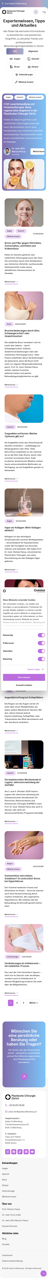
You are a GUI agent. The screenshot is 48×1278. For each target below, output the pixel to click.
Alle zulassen (24, 677)
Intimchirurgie (26, 75)
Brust (17, 67)
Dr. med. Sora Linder (11, 1215)
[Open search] (35, 12)
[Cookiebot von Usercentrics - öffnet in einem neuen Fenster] (34, 591)
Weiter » (33, 1003)
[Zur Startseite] (13, 12)
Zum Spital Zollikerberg (15, 4)
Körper (35, 67)
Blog (4, 1239)
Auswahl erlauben (24, 685)
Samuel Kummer (9, 1226)
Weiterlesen (38, 152)
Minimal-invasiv (26, 82)
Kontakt (5, 1244)
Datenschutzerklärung (12, 1261)
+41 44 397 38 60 (16, 1105)
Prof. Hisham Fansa (11, 1209)
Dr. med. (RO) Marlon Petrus (15, 1220)
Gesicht (35, 59)
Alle (15, 51)
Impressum (7, 1255)
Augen (17, 59)
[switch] (41, 643)
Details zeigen (33, 669)
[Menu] (44, 12)
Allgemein (33, 51)
